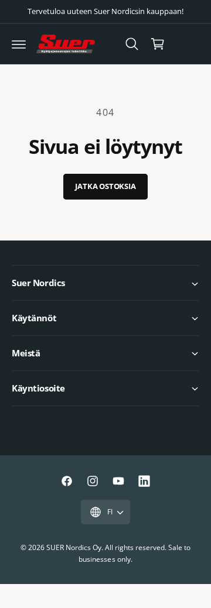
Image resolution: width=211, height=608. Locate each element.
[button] (19, 44)
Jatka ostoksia (105, 186)
